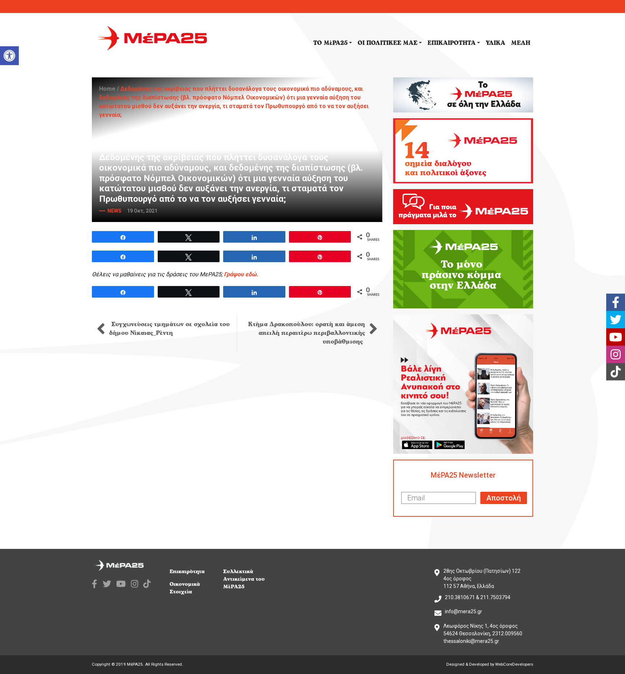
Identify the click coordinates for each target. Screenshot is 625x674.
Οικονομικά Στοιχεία (185, 588)
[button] (9, 55)
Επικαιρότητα (187, 571)
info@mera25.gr (463, 611)
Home (107, 88)
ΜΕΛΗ (520, 43)
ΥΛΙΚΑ (495, 43)
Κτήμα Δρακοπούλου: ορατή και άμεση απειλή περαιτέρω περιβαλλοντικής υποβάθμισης (306, 333)
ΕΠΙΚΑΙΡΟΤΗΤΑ (452, 43)
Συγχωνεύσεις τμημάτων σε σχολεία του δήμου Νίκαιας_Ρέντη (169, 328)
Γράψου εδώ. (241, 274)
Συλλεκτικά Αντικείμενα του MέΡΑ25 (244, 579)
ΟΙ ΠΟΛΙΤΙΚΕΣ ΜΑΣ (387, 43)
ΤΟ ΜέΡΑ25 (330, 43)
